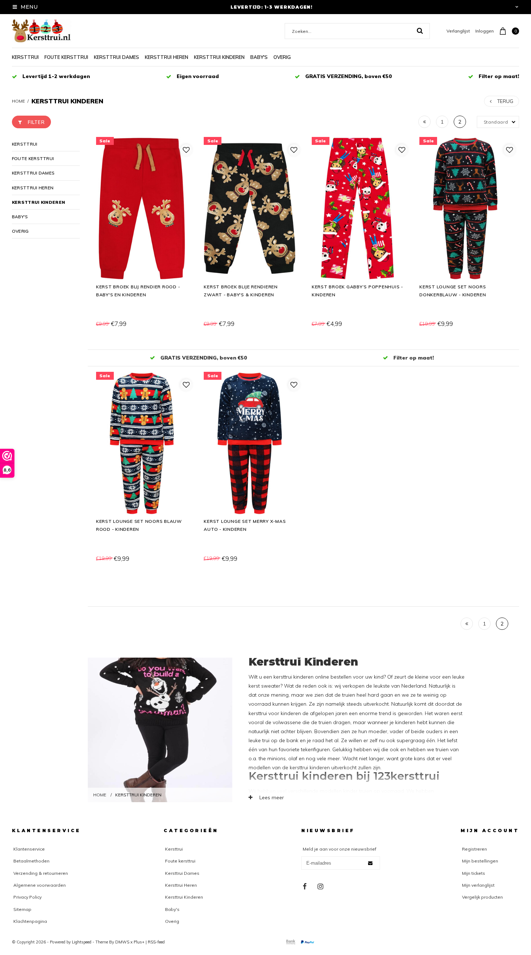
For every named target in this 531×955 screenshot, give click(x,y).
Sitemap (22, 909)
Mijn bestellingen (480, 861)
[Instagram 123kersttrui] (320, 887)
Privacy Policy (27, 897)
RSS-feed (156, 942)
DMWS (122, 942)
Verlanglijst (458, 31)
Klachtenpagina (30, 921)
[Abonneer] (370, 863)
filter (36, 122)
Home (18, 101)
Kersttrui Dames (116, 57)
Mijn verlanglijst (478, 885)
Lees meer (271, 797)
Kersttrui (25, 57)
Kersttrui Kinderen (219, 57)
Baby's (259, 57)
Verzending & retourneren (40, 873)
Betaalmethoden (31, 861)
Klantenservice (29, 849)
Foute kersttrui (66, 57)
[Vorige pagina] (424, 122)
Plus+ (139, 942)
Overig (282, 57)
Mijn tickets (473, 873)
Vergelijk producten (482, 897)
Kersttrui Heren (166, 57)
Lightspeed (81, 942)
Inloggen (484, 31)
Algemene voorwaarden (39, 885)
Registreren (474, 849)
